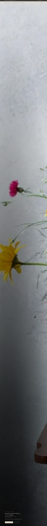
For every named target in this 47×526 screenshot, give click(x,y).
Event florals (16, 522)
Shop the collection (9, 522)
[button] (40, 2)
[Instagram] (37, 0)
